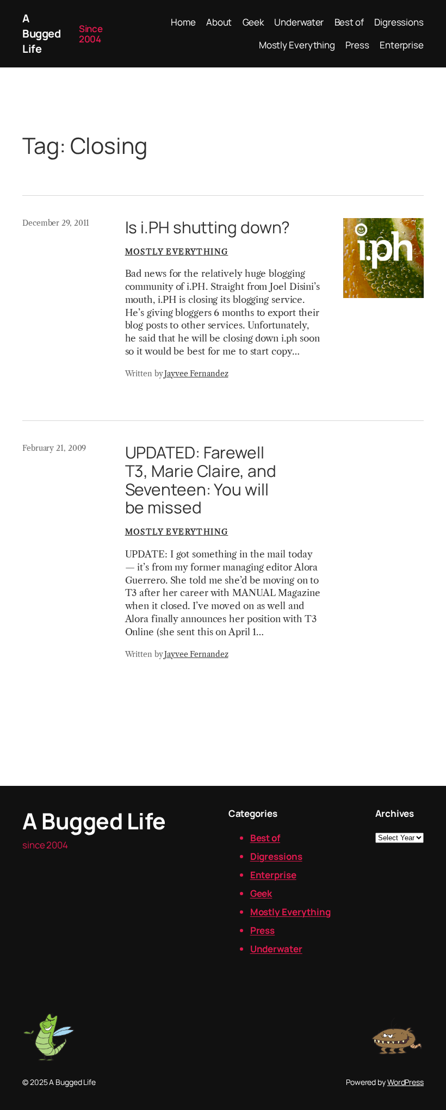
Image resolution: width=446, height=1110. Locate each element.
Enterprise (273, 875)
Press (262, 930)
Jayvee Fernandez (196, 374)
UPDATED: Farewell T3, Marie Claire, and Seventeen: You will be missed (200, 480)
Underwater (276, 948)
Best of (265, 838)
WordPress (405, 1082)
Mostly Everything (176, 252)
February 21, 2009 (54, 448)
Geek (261, 893)
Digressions (276, 856)
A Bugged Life (41, 33)
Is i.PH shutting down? (207, 227)
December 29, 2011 (55, 223)
